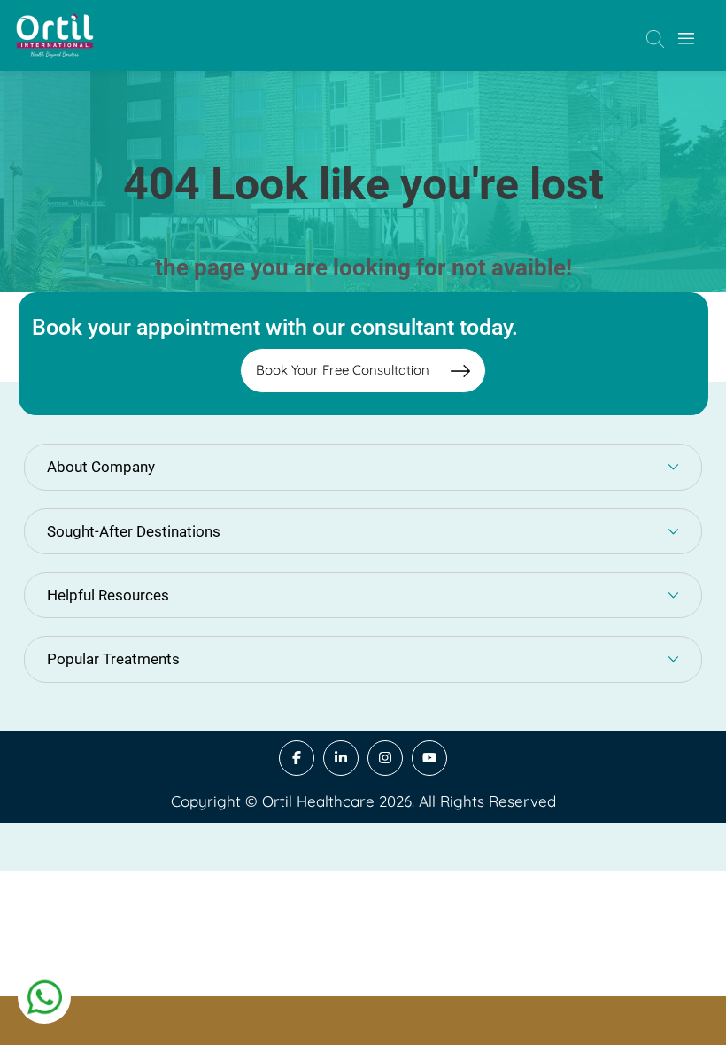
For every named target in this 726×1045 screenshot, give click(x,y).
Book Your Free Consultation (344, 369)
